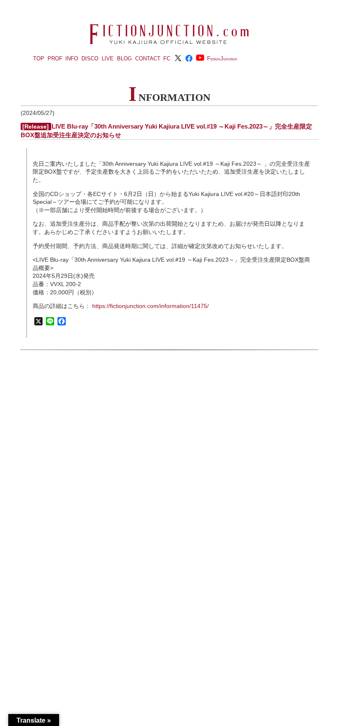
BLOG (124, 58)
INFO (71, 58)
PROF (55, 58)
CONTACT (147, 58)
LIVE (108, 58)
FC (166, 58)
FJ (222, 58)
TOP (38, 58)
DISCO (89, 58)
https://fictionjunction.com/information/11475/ (150, 306)
